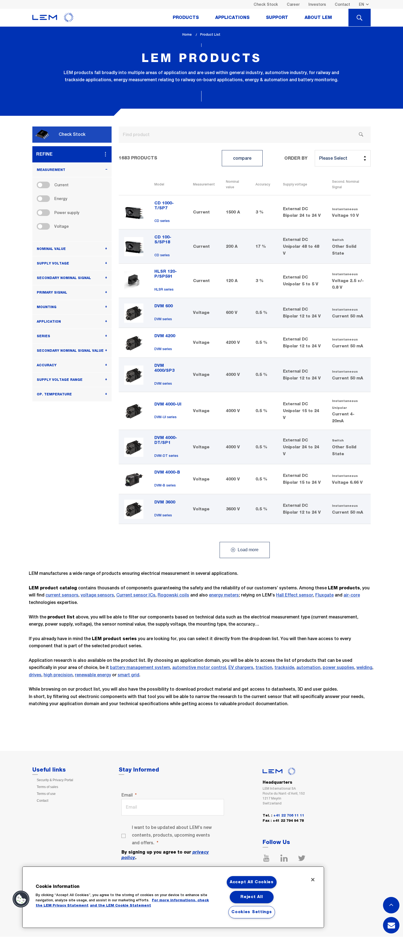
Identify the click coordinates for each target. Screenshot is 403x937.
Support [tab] (277, 17)
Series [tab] (43, 336)
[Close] (313, 880)
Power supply (66, 212)
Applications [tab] (232, 17)
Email (127, 795)
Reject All (251, 897)
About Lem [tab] (318, 17)
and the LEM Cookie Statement (120, 905)
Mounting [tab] (46, 307)
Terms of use (46, 793)
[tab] (359, 17)
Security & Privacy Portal (55, 780)
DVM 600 (163, 306)
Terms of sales (47, 787)
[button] (21, 899)
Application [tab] (49, 321)
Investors (317, 4)
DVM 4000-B (167, 472)
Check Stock (266, 4)
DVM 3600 (164, 502)
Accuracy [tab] (46, 365)
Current (61, 185)
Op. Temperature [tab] (54, 394)
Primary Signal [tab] (52, 292)
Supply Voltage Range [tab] (60, 379)
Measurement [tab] (51, 169)
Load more (248, 550)
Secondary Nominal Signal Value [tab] (70, 350)
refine (44, 154)
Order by (296, 158)
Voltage (61, 226)
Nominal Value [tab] (51, 249)
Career (293, 4)
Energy (60, 198)
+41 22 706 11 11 (288, 815)
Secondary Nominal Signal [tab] (64, 278)
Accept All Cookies (252, 882)
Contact (342, 4)
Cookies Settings (251, 912)
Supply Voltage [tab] (53, 263)
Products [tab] (186, 17)
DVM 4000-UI (167, 404)
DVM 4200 (164, 336)
